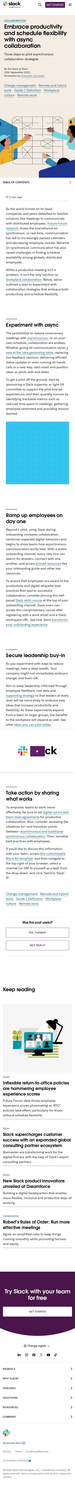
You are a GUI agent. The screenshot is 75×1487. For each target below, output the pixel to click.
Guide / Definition (27, 90)
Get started (55, 4)
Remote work (27, 95)
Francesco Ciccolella (32, 75)
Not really (37, 945)
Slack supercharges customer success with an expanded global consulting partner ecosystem (37, 1140)
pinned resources (48, 564)
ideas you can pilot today (32, 725)
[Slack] (12, 5)
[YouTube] (48, 1355)
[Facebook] (33, 1355)
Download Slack (12, 1443)
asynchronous (37, 338)
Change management (20, 85)
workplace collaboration (24, 280)
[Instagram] (26, 1355)
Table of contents (16, 182)
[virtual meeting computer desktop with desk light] (37, 1038)
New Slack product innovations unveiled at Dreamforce (34, 1183)
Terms (18, 1451)
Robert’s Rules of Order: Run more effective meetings (36, 1224)
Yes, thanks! (37, 932)
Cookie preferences (37, 1451)
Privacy (7, 1451)
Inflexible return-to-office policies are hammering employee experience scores (36, 1088)
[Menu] (70, 4)
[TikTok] (55, 1355)
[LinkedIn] (19, 1355)
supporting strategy (20, 695)
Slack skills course (29, 600)
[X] (41, 1355)
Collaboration (15, 20)
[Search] (40, 4)
